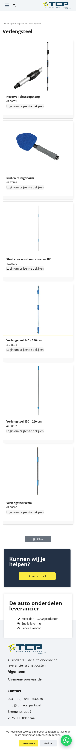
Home (6, 23)
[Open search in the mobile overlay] (14, 5)
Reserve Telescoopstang (23, 96)
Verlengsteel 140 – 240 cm (24, 340)
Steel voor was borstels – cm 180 (28, 259)
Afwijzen (48, 743)
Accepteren (29, 743)
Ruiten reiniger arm (20, 178)
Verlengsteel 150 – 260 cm (24, 421)
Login (10, 106)
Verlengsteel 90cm (19, 503)
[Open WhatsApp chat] (66, 740)
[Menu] (7, 5)
